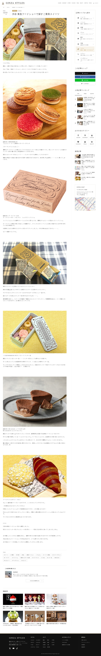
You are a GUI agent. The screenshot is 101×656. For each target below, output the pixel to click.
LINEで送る (86, 80)
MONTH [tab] (92, 93)
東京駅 (48, 647)
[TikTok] (17, 648)
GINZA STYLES (15, 3)
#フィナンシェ (15, 557)
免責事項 (83, 647)
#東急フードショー (30, 554)
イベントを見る (65, 640)
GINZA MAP (64, 642)
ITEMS (78, 2)
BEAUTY (81, 2)
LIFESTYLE (86, 2)
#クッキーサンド (35, 557)
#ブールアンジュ (15, 560)
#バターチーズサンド (56, 554)
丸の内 (53, 642)
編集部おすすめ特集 (66, 644)
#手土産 (17, 554)
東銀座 (44, 642)
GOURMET (64, 2)
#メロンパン (23, 560)
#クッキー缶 (49, 557)
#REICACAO (56, 557)
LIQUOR (59, 2)
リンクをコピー (86, 83)
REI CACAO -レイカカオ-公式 (17, 429)
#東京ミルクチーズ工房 (25, 557)
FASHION (73, 2)
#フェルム (39, 554)
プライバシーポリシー (85, 642)
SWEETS (69, 2)
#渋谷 (23, 554)
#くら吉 (43, 557)
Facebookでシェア (86, 76)
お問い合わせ (84, 640)
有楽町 (44, 644)
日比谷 (44, 647)
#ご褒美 (12, 554)
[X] (10, 648)
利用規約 (83, 644)
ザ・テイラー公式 (14, 216)
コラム (20, 10)
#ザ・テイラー (7, 557)
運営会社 (83, 637)
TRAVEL (90, 2)
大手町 (53, 644)
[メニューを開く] (3, 3)
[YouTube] (13, 648)
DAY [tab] (78, 93)
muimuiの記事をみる (36, 580)
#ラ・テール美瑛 (46, 554)
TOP (3, 7)
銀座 (44, 640)
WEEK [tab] (85, 93)
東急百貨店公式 (13, 142)
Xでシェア (86, 73)
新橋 (48, 642)
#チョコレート (7, 560)
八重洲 (53, 640)
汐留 (48, 644)
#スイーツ (6, 554)
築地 (48, 640)
